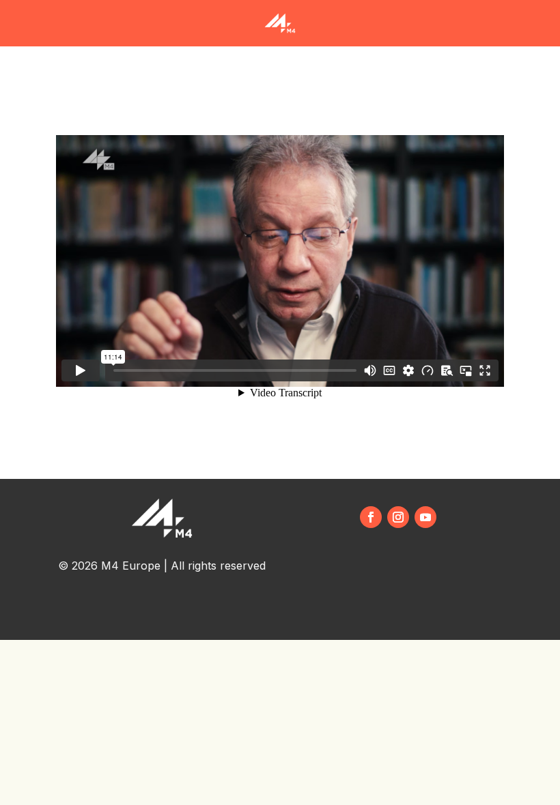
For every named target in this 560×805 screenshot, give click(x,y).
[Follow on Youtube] (425, 517)
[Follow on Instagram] (398, 517)
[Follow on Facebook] (371, 517)
